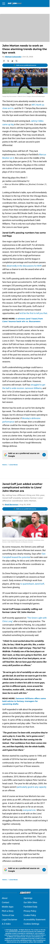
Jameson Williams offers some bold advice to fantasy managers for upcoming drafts (24, 701)
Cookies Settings (31, 924)
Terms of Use (8, 915)
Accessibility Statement (34, 919)
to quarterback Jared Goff (32, 584)
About (4, 898)
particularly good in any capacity (31, 787)
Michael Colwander (13, 57)
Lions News (13, 465)
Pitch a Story (7, 911)
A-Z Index (6, 924)
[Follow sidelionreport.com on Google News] (44, 454)
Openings (28, 898)
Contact (5, 902)
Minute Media (13, 930)
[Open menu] (3, 3)
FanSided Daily (30, 906)
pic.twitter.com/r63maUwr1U (15, 181)
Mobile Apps (7, 906)
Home (4, 465)
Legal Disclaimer (9, 919)
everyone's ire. (29, 810)
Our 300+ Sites (30, 902)
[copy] (16, 61)
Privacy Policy (30, 911)
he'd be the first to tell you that (33, 313)
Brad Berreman (11, 504)
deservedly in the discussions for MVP (24, 266)
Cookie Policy (30, 915)
